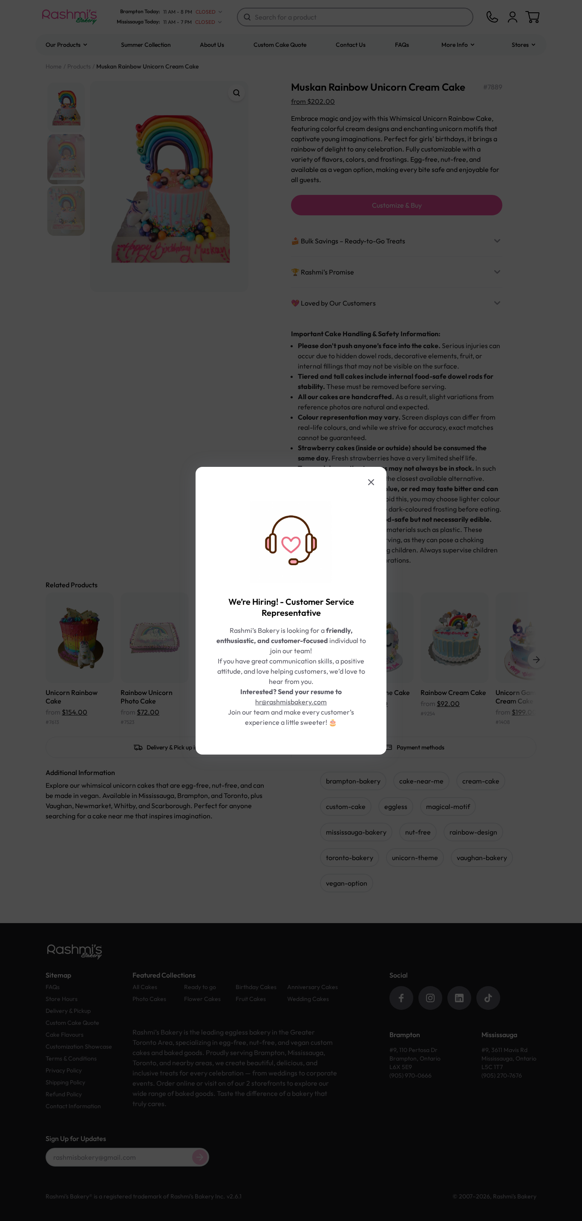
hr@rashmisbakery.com (291, 702)
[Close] (371, 482)
